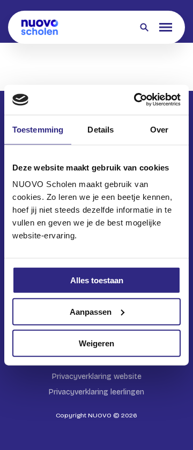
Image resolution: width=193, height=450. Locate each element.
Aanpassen (91, 311)
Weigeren (96, 342)
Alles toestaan (96, 280)
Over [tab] (159, 129)
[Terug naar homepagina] (39, 27)
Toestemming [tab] (37, 129)
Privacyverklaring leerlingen (96, 392)
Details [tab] (100, 129)
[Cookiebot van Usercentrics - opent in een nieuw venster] (136, 100)
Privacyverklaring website (97, 376)
